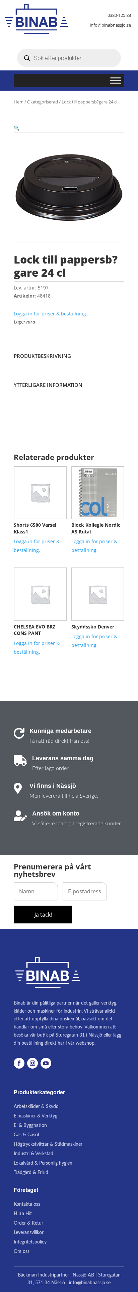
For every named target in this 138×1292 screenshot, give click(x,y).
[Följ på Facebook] (19, 1063)
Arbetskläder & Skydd (36, 1106)
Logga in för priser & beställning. (50, 313)
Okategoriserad (42, 102)
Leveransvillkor (29, 1232)
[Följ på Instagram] (32, 1063)
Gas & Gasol (26, 1135)
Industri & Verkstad (33, 1153)
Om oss (21, 1251)
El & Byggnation (30, 1125)
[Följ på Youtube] (46, 1063)
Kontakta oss (27, 1204)
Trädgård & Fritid (31, 1172)
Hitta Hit (23, 1213)
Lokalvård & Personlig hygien (43, 1163)
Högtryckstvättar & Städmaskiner (48, 1144)
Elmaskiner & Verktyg (35, 1116)
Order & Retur (28, 1223)
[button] (16, 128)
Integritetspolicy (30, 1242)
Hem (18, 102)
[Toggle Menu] (115, 81)
